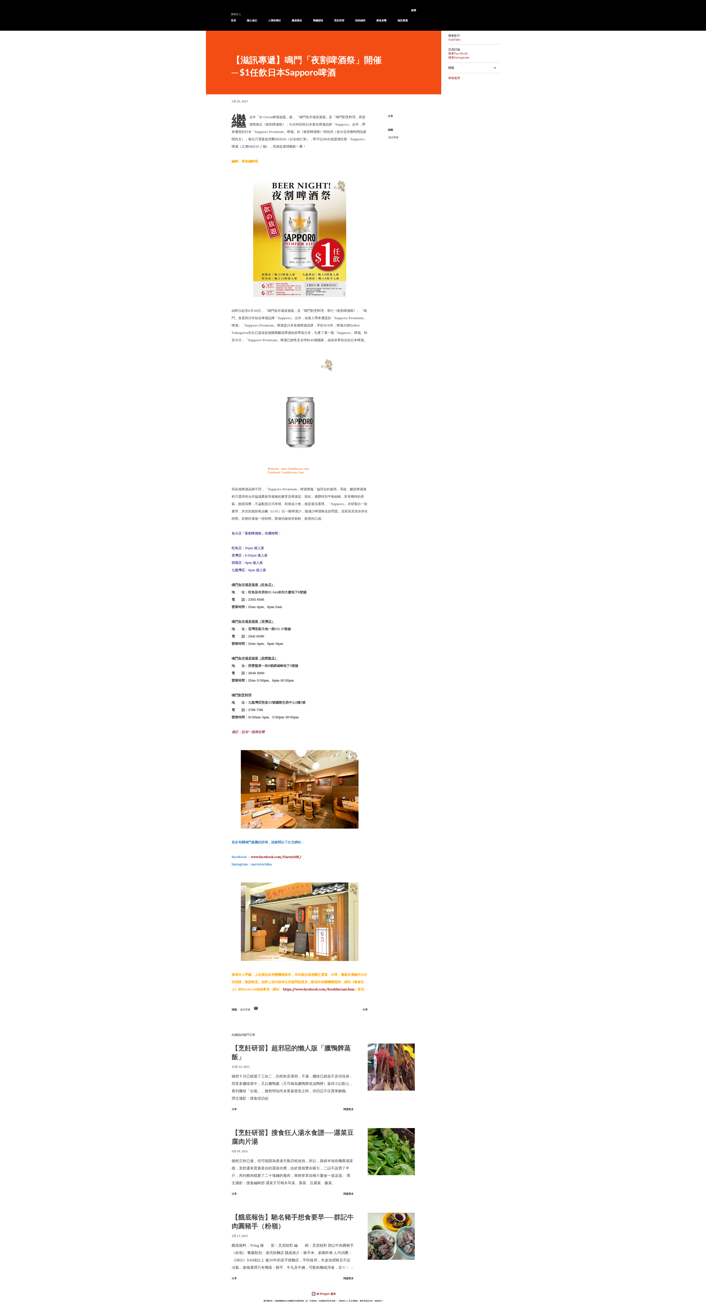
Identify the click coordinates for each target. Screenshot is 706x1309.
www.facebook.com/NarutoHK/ (276, 857)
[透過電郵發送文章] (256, 1009)
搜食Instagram (458, 57)
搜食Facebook (458, 53)
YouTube (454, 39)
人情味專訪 (274, 20)
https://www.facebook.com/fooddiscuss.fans (318, 989)
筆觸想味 (318, 20)
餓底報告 (297, 20)
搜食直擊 (381, 20)
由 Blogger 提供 (326, 1293)
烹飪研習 (339, 20)
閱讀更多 (348, 1109)
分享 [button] (390, 115)
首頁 (233, 20)
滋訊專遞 (402, 20)
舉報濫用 (454, 78)
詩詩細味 (360, 20)
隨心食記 (252, 20)
